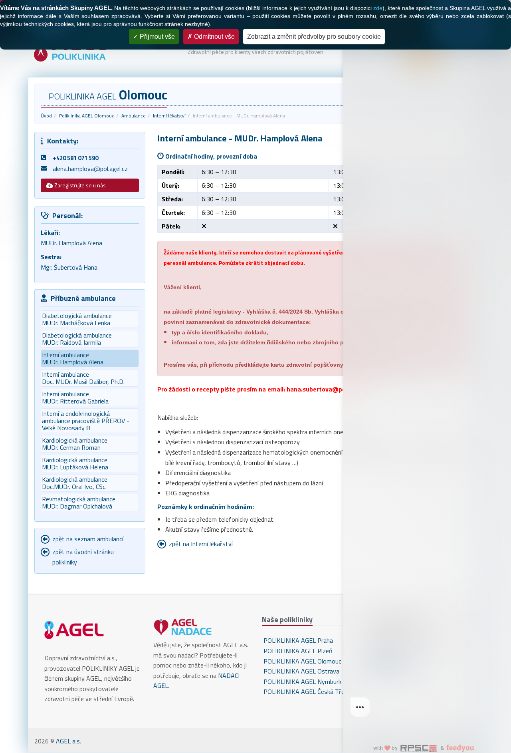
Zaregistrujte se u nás (79, 185)
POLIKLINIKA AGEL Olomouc (301, 661)
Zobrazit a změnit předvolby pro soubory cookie (314, 36)
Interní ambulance (83, 378)
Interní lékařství (169, 115)
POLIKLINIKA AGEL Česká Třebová (310, 691)
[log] (427, 363)
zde (377, 8)
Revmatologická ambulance (78, 502)
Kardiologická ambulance (74, 443)
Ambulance (133, 115)
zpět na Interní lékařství (201, 543)
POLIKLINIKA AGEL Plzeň (297, 651)
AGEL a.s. (68, 741)
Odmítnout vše (213, 36)
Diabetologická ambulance (77, 319)
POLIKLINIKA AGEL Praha (297, 640)
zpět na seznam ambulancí (87, 539)
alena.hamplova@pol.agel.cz (90, 168)
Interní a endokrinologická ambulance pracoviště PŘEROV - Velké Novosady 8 (85, 421)
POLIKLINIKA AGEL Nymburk (301, 681)
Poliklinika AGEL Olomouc (86, 115)
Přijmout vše (156, 36)
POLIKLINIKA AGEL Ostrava (300, 671)
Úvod (46, 115)
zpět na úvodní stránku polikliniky (83, 557)
